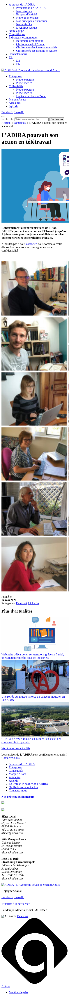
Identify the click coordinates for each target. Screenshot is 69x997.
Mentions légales (18, 992)
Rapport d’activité (26, 14)
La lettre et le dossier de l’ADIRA (28, 783)
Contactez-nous (10, 757)
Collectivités (16, 86)
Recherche (7, 119)
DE (18, 60)
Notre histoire (24, 24)
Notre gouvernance (27, 17)
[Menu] (2, 116)
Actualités (14, 102)
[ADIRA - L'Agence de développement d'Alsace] (30, 70)
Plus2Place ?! (24, 83)
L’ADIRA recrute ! (27, 27)
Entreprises (15, 76)
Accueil (5, 122)
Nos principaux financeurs (31, 21)
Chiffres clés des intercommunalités (36, 47)
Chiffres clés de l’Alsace (30, 44)
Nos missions (24, 11)
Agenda (13, 106)
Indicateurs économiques (23, 37)
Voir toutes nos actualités (15, 748)
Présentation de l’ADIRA (31, 7)
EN (18, 63)
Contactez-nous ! (19, 54)
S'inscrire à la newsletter (15, 903)
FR (11, 57)
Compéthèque (17, 34)
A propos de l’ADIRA (22, 4)
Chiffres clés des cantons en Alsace (36, 50)
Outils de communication (23, 787)
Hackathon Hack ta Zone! (31, 96)
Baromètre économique (29, 40)
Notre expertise (25, 79)
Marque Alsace (17, 99)
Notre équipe (16, 30)
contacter (31, 243)
